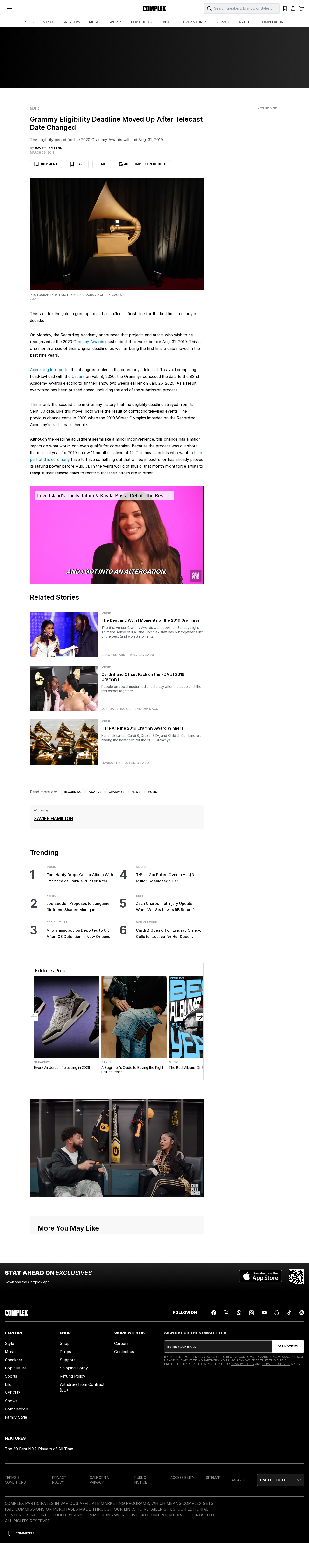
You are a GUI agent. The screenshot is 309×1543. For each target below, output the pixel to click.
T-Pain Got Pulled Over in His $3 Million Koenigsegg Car (165, 877)
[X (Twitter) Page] (226, 1312)
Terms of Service (276, 1364)
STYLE (48, 22)
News (136, 792)
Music (35, 108)
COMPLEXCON (272, 22)
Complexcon (16, 1409)
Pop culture (16, 1368)
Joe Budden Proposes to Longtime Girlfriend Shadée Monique (78, 906)
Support (67, 1359)
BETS (167, 22)
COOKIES (238, 1480)
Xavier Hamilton (53, 818)
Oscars (78, 376)
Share (102, 164)
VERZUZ (223, 22)
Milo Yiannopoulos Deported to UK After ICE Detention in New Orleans (78, 933)
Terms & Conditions (15, 1479)
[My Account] (293, 8)
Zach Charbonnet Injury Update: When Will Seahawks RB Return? (165, 906)
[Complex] (154, 8)
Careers (121, 1343)
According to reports (49, 369)
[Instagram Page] (251, 1312)
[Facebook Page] (213, 1312)
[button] (280, 1480)
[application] (116, 535)
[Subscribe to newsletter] (288, 1346)
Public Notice (140, 1479)
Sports (11, 1376)
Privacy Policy (242, 1364)
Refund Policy (72, 1376)
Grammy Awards (88, 341)
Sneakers (42, 1062)
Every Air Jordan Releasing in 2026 (62, 1067)
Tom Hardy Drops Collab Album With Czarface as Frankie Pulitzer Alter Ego (79, 878)
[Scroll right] (199, 1017)
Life (8, 1384)
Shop (65, 1343)
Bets (140, 895)
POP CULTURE (142, 22)
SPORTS (115, 22)
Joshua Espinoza (115, 709)
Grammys (116, 792)
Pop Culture (56, 922)
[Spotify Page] (301, 1312)
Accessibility (182, 1477)
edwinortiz (110, 763)
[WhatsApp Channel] (239, 1312)
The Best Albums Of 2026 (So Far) (196, 1067)
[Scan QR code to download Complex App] (296, 1276)
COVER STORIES (194, 22)
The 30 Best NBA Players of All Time (39, 1448)
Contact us (124, 1351)
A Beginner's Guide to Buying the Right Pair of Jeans (132, 1069)
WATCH (244, 22)
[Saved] (285, 8)
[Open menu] (9, 8)
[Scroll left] (34, 1017)
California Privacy (99, 1479)
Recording (72, 792)
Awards (95, 792)
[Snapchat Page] (276, 1312)
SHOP (30, 22)
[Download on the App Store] (260, 1276)
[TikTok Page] (289, 1312)
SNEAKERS (71, 22)
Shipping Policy (74, 1368)
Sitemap (213, 1477)
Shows (11, 1400)
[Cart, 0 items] (301, 8)
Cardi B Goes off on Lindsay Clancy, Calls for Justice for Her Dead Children (168, 934)
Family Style (16, 1417)
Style (106, 1062)
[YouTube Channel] (264, 1312)
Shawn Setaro (113, 655)
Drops (65, 1351)
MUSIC (94, 22)
